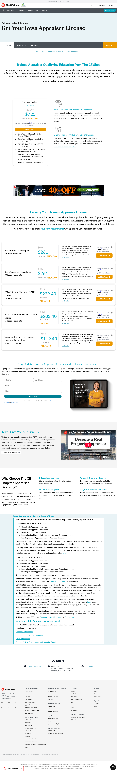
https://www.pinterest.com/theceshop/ (16, 708)
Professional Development (31, 707)
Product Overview (29, 691)
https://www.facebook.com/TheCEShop (10, 703)
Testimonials (28, 733)
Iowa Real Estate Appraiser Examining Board (38, 621)
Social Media (74, 710)
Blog (43, 10)
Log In (95, 691)
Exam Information (23, 638)
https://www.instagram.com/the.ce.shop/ (3, 703)
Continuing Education (30, 702)
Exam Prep (27, 696)
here (64, 553)
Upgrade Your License (30, 705)
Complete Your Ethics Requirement (33, 739)
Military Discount (75, 720)
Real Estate (10, 10)
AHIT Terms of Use (53, 754)
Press (72, 702)
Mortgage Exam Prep (53, 696)
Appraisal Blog (51, 730)
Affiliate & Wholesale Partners (78, 717)
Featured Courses (29, 713)
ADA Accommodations (99, 709)
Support (102, 5)
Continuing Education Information (29, 635)
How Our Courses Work (30, 728)
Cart (112, 5)
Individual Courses (55, 51)
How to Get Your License (27, 45)
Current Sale (40, 51)
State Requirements (74, 51)
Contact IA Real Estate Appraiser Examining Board (36, 642)
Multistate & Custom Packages (32, 710)
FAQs (95, 706)
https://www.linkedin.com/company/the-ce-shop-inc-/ (3, 708)
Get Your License (29, 694)
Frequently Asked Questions (51, 617)
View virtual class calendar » (65, 146)
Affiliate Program (33, 10)
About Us (73, 691)
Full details (30, 105)
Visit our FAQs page (35, 666)
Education (7, 45)
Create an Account (98, 694)
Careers (72, 707)
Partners (50, 709)
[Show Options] (60, 391)
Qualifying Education (53, 718)
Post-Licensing (28, 699)
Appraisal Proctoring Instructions (55, 733)
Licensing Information (24, 631)
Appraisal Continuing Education (55, 724)
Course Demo (28, 722)
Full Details (65, 258)
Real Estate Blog (28, 720)
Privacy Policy (14, 402)
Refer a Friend (109, 10)
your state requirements (52, 228)
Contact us (89, 666)
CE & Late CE (51, 699)
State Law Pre (51, 694)
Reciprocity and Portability (31, 742)
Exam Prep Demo (29, 725)
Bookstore (22, 10)
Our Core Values (75, 694)
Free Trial (110, 45)
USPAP (49, 721)
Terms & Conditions (57, 581)
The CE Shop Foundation (77, 699)
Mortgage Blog (51, 706)
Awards (72, 705)
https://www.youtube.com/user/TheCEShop (16, 703)
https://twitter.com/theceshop (10, 708)
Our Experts (74, 696)
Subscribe (33, 396)
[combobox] (32, 391)
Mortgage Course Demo (53, 711)
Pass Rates (27, 736)
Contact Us (69, 617)
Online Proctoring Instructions (32, 731)
